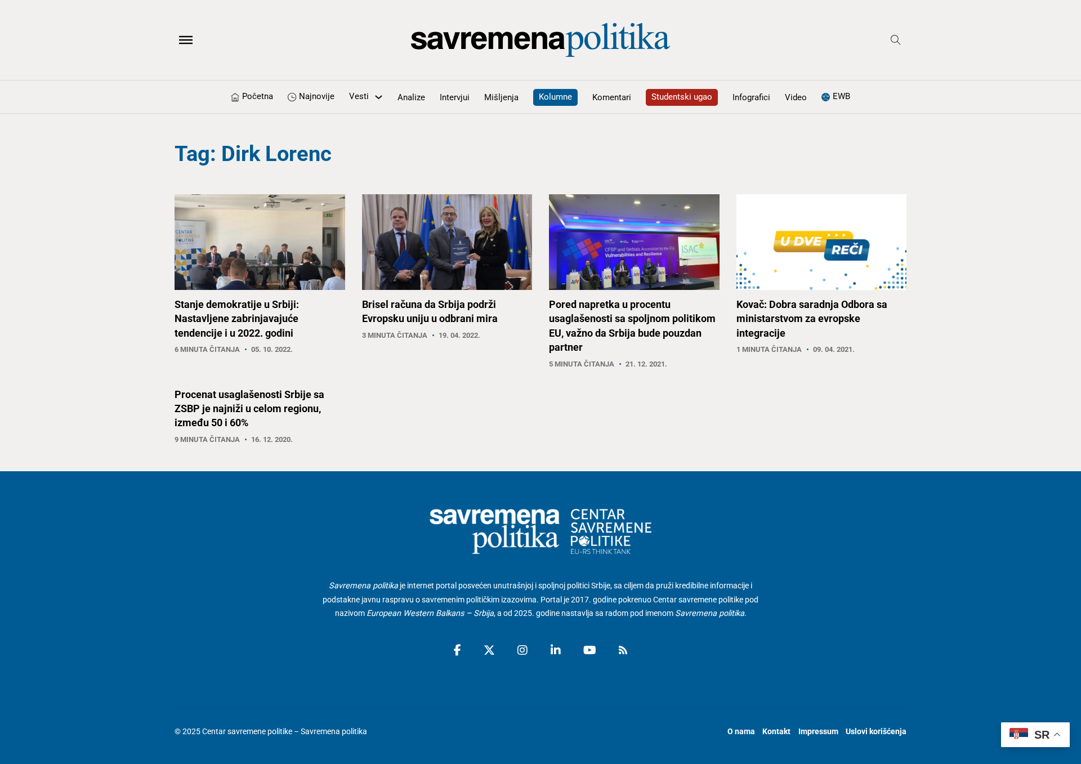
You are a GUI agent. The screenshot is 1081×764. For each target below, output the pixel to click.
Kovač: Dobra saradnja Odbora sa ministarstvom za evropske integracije (811, 318)
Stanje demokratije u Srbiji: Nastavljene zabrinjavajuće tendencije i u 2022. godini (237, 318)
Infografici (751, 97)
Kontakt (776, 731)
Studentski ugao (681, 97)
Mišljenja (501, 97)
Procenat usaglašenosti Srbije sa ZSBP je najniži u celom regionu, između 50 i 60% (249, 408)
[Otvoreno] (186, 40)
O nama (741, 731)
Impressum (818, 731)
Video (796, 97)
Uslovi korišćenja (876, 731)
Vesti (359, 96)
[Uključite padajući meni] (378, 97)
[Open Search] (895, 40)
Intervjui (455, 97)
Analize (411, 97)
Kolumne (555, 97)
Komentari (611, 97)
